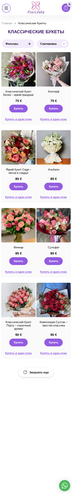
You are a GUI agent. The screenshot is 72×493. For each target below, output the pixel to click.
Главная (7, 23)
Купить (18, 108)
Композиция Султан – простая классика (53, 323)
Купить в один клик (18, 119)
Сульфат (53, 247)
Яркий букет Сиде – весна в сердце (18, 171)
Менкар (18, 247)
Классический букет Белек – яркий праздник (18, 93)
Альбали (53, 169)
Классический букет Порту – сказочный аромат (18, 325)
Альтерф (53, 91)
